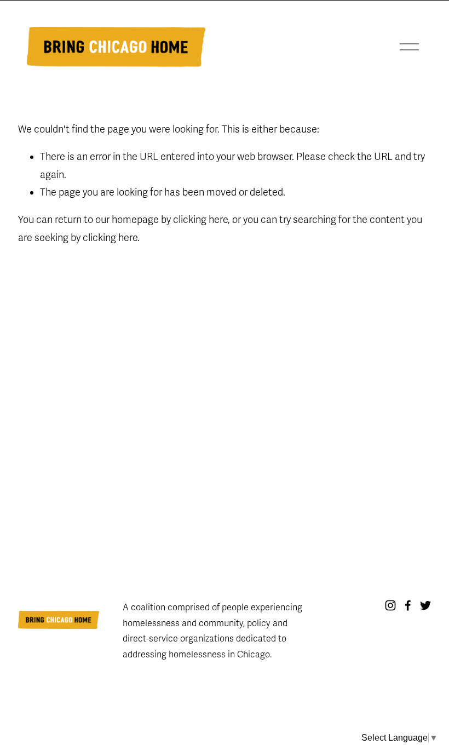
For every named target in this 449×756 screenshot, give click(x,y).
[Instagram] (390, 605)
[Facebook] (407, 605)
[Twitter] (425, 605)
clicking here (200, 220)
